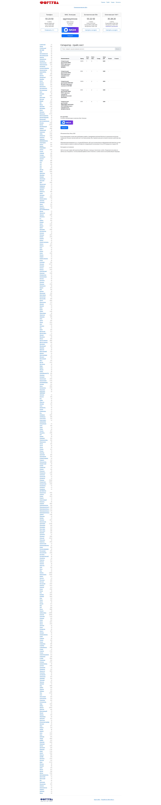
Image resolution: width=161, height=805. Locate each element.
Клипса (41, 244)
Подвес (41, 465)
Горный (41, 158)
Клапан (41, 236)
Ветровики (42, 108)
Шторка (42, 764)
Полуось (42, 494)
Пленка (41, 451)
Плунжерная (43, 456)
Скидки (112, 2)
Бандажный (42, 77)
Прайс (108, 2)
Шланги (42, 755)
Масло (41, 338)
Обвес (41, 400)
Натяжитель (43, 388)
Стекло (41, 653)
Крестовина (43, 295)
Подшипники (43, 483)
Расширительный (44, 556)
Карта (41, 227)
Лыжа (41, 329)
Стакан (41, 649)
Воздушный (42, 119)
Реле (41, 567)
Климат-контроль (44, 242)
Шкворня (42, 749)
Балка (41, 73)
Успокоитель (43, 702)
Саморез (42, 618)
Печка (41, 447)
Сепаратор (42, 629)
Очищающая (43, 423)
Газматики (42, 132)
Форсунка (42, 718)
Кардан (41, 225)
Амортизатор (43, 62)
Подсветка (42, 478)
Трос (41, 685)
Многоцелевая (43, 355)
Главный (42, 153)
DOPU (81, 61)
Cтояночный (43, 48)
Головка (42, 155)
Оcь (41, 398)
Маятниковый (43, 351)
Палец (41, 429)
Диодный (42, 180)
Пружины (42, 536)
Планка (41, 449)
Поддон (42, 469)
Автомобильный (44, 55)
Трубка (41, 687)
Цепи (41, 733)
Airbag (41, 46)
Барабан (42, 79)
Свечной (42, 625)
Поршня (42, 503)
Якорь (41, 793)
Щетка (41, 769)
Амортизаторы (43, 64)
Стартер (42, 651)
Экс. (41, 780)
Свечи (41, 623)
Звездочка (42, 213)
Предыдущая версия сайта (80, 7)
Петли (41, 443)
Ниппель (42, 395)
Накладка (42, 375)
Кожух (41, 260)
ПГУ (41, 434)
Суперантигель (43, 664)
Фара (41, 704)
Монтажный (43, 358)
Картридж (42, 229)
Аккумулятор (43, 59)
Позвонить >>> (49, 30)
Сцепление (42, 667)
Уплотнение (43, 696)
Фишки (41, 713)
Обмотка (42, 402)
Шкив (41, 751)
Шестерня (42, 747)
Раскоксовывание (44, 549)
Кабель (41, 220)
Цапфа (41, 729)
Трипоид (42, 682)
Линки (41, 322)
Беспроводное (43, 88)
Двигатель (42, 173)
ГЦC (41, 166)
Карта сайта (97, 799)
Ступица (42, 662)
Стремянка (42, 660)
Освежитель (43, 411)
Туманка (42, 689)
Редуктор (42, 560)
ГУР (41, 164)
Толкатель (42, 673)
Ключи (41, 251)
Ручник (41, 603)
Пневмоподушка (44, 458)
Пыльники (42, 540)
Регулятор (42, 558)
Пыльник (42, 538)
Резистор (42, 565)
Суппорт (42, 665)
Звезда (41, 211)
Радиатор (42, 541)
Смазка (41, 640)
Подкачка (42, 471)
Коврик (41, 256)
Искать (117, 49)
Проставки (42, 531)
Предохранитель (44, 505)
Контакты (118, 2)
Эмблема (42, 791)
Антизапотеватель (44, 68)
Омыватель (42, 407)
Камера (41, 222)
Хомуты (41, 727)
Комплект (42, 273)
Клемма (42, 238)
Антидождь (42, 66)
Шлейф (41, 756)
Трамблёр (42, 678)
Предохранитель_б (44, 507)
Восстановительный (45, 121)
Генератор (42, 135)
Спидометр (42, 643)
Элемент (42, 789)
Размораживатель (44, 545)
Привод (42, 514)
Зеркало (42, 215)
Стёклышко (42, 656)
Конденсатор (43, 275)
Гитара (41, 151)
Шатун (41, 745)
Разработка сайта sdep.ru (107, 799)
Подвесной (42, 467)
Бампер (42, 75)
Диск (41, 182)
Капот (41, 224)
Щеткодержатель (44, 775)
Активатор (42, 61)
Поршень (42, 501)
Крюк (41, 307)
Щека (41, 767)
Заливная (42, 202)
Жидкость (42, 191)
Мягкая (41, 369)
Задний (41, 197)
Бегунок (42, 83)
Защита (42, 206)
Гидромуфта (43, 142)
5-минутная (42, 44)
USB (41, 52)
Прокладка (42, 523)
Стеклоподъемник (44, 654)
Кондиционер (43, 276)
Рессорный (42, 583)
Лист (41, 324)
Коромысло (42, 286)
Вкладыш (42, 112)
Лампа (41, 311)
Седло (41, 627)
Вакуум (41, 101)
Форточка (42, 720)
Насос (41, 386)
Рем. (41, 571)
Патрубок (42, 432)
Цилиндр (42, 736)
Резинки (42, 563)
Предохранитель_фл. (45, 511)
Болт (41, 95)
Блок (41, 92)
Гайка (41, 134)
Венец (41, 104)
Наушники (42, 389)
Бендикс (42, 84)
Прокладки (42, 525)
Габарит (42, 128)
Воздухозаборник (44, 117)
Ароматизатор (43, 70)
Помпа (41, 496)
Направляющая (43, 382)
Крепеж (42, 291)
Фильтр (41, 707)
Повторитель (43, 462)
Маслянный (43, 346)
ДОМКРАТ (42, 188)
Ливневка (42, 317)
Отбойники (42, 416)
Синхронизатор (43, 634)
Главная (103, 2)
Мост (41, 360)
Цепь (41, 735)
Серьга (41, 631)
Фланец (42, 714)
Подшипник (43, 482)
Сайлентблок (43, 613)
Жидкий (42, 189)
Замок (41, 204)
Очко (41, 425)
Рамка (41, 547)
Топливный (42, 674)
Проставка (42, 529)
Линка (41, 320)
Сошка (41, 642)
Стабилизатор (43, 647)
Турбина (42, 691)
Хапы (41, 725)
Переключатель (44, 440)
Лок (41, 327)
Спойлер (42, 645)
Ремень (42, 572)
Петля (41, 445)
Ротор (41, 591)
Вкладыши (42, 113)
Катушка (42, 233)
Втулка (41, 124)
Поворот (42, 460)
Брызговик (42, 97)
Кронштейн (42, 298)
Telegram (70, 36)
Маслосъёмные (43, 340)
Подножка (42, 474)
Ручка (41, 600)
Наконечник (43, 378)
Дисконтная (43, 184)
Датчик (41, 169)
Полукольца (43, 492)
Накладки (42, 377)
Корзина (42, 282)
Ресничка (42, 580)
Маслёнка (42, 337)
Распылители (43, 552)
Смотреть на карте (91, 30)
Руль (41, 598)
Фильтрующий (43, 711)
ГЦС (41, 168)
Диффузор (42, 186)
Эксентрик (42, 782)
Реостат (42, 578)
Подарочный (43, 463)
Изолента (42, 216)
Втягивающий (43, 126)
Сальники (42, 616)
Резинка (42, 562)
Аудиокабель (43, 72)
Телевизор (42, 669)
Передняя (42, 438)
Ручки (41, 602)
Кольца (41, 267)
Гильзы (41, 149)
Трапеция (42, 680)
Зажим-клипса (43, 198)
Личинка (42, 326)
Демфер (42, 177)
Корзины (42, 284)
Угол (41, 694)
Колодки (42, 264)
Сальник (42, 614)
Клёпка (41, 240)
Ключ (41, 249)
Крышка (42, 304)
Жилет (41, 193)
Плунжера (42, 454)
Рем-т (41, 569)
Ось (41, 413)
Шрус (41, 762)
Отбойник (42, 415)
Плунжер (42, 453)
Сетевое (42, 633)
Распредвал (43, 551)
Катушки (42, 235)
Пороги (41, 498)
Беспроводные (43, 90)
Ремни (41, 576)
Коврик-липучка (44, 258)
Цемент (42, 731)
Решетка (42, 587)
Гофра (41, 160)
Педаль (41, 436)
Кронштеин (42, 297)
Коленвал (42, 262)
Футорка (42, 724)
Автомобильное (44, 53)
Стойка (41, 658)
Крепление (42, 293)
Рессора (42, 582)
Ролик (41, 589)
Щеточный (42, 776)
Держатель (42, 178)
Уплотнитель (43, 698)
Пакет (41, 427)
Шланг (41, 753)
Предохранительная (45, 512)
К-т (40, 218)
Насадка (42, 384)
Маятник (42, 349)
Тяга (41, 693)
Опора (41, 409)
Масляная (42, 344)
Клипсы (41, 246)
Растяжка (42, 554)
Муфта (41, 368)
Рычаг (41, 609)
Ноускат (42, 396)
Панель (41, 431)
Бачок (41, 81)
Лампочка (42, 315)
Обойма (42, 404)
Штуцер (42, 765)
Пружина (42, 532)
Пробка (41, 518)
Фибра (41, 705)
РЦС (41, 607)
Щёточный (42, 778)
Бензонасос (43, 86)
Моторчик (42, 364)
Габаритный (43, 130)
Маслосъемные (43, 342)
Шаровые (42, 744)
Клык (41, 247)
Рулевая (42, 594)
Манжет (42, 335)
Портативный (43, 500)
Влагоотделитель (44, 115)
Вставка (42, 123)
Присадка (42, 516)
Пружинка (42, 534)
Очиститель (43, 418)
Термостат (42, 671)
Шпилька (42, 758)
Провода (42, 520)
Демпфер (42, 175)
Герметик (42, 137)
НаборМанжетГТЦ (44, 373)
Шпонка (42, 760)
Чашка (41, 738)
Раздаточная (43, 543)
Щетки (41, 771)
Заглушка (42, 195)
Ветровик (42, 106)
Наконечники (43, 380)
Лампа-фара (43, 313)
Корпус (41, 287)
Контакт (42, 278)
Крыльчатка (43, 302)
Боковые (42, 93)
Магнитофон (43, 333)
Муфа (41, 366)
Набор (41, 371)
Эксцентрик (42, 784)
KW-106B (42, 50)
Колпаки (42, 266)
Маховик (42, 348)
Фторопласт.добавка (45, 722)
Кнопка (41, 255)
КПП (41, 289)
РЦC (41, 605)
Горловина (42, 157)
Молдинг (42, 357)
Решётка (42, 585)
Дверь (41, 171)
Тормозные (42, 676)
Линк (41, 318)
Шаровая (42, 742)
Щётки (41, 773)
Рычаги (41, 611)
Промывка (42, 527)
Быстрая (42, 99)
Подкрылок (42, 473)
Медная (42, 353)
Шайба (41, 740)
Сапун (41, 620)
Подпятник (42, 476)
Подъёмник (42, 485)
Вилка (41, 110)
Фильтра (42, 709)
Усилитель (42, 700)
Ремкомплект (43, 574)
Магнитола (42, 331)
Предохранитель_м (44, 509)
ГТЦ (41, 162)
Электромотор (43, 787)
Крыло (41, 300)
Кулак (41, 309)
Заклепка (42, 200)
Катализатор (43, 231)
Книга (41, 253)
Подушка (42, 480)
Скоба (41, 636)
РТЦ (41, 592)
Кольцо (41, 269)
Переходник (43, 442)
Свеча (41, 622)
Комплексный (43, 271)
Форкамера (42, 716)
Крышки (42, 306)
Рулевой (42, 596)
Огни (41, 405)
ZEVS (81, 71)
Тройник (42, 684)
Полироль (42, 487)
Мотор (41, 362)
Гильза (41, 144)
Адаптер (42, 57)
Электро (42, 786)
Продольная (43, 521)
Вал (41, 103)
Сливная (42, 638)
